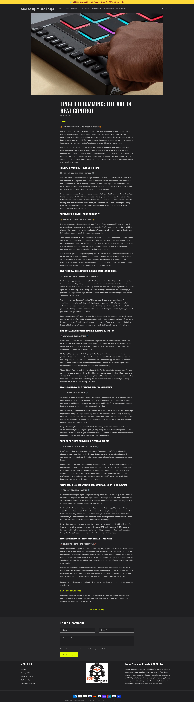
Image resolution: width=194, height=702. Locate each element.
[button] (162, 9)
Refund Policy (26, 680)
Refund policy (90, 700)
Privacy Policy (26, 673)
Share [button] (64, 122)
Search (23, 669)
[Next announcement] (172, 2)
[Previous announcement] (22, 2)
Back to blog (98, 609)
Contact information (123, 700)
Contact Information (28, 683)
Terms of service (110, 700)
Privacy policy (100, 700)
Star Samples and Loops (77, 700)
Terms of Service (27, 676)
